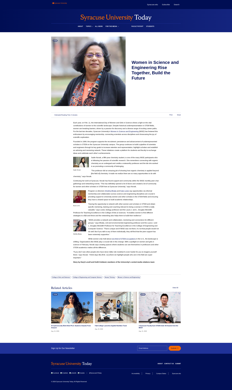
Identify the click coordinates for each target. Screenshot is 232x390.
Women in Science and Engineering (125, 131)
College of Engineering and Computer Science (87, 277)
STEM (55, 40)
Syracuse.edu (152, 4)
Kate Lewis (124, 191)
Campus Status (161, 373)
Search (176, 4)
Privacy (148, 373)
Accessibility (136, 373)
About (80, 26)
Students (150, 26)
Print (170, 115)
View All (175, 288)
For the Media (111, 26)
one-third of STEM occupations (124, 239)
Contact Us (169, 363)
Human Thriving (110, 277)
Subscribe (166, 4)
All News (99, 26)
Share (179, 115)
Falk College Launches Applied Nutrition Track (111, 325)
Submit (174, 348)
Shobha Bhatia (110, 191)
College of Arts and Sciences (61, 277)
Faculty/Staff (137, 26)
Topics (88, 26)
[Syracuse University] (64, 4)
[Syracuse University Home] (116, 17)
